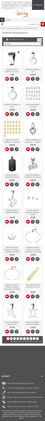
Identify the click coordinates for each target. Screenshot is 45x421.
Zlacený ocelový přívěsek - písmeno (12, 140)
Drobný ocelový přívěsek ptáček (12, 211)
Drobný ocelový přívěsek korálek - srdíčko (33, 212)
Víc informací (19, 7)
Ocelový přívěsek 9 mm (33, 70)
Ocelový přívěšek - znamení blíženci (33, 323)
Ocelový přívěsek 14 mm (12, 105)
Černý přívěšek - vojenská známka (12, 176)
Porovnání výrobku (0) (16, 39)
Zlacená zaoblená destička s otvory (33, 285)
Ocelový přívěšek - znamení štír (12, 323)
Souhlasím (38, 4)
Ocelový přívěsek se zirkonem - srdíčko (33, 140)
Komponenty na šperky (14, 28)
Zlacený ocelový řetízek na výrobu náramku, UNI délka (33, 249)
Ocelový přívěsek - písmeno (33, 105)
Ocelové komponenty (30, 28)
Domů (3, 28)
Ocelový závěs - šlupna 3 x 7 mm (12, 70)
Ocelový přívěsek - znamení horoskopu (33, 176)
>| (37, 338)
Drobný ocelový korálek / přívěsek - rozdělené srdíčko (12, 249)
